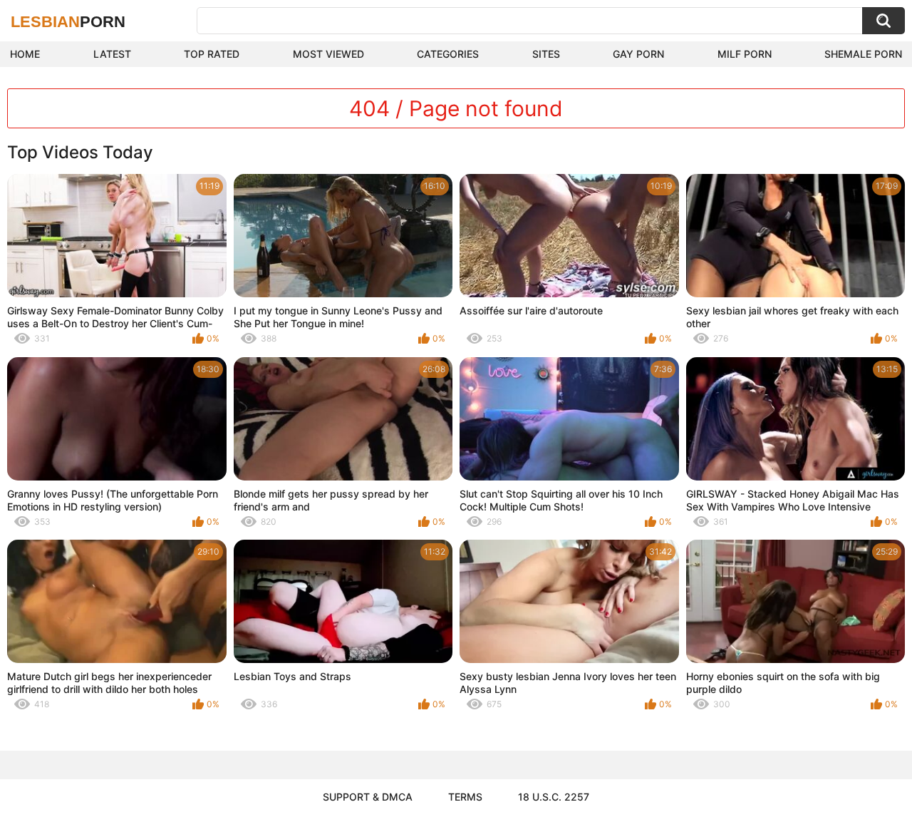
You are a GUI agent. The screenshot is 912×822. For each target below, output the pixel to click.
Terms (465, 797)
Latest (112, 54)
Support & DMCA (368, 797)
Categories (448, 54)
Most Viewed (328, 54)
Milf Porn (744, 54)
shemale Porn (863, 54)
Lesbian (68, 22)
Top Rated (211, 54)
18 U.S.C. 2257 (553, 797)
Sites (546, 54)
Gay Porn (638, 54)
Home (25, 54)
